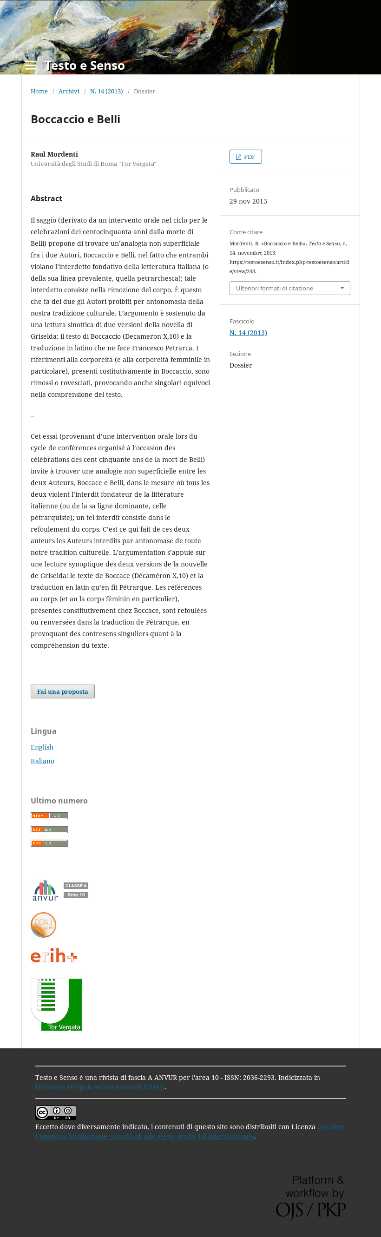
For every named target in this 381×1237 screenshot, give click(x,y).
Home (39, 91)
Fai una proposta (62, 691)
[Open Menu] (30, 65)
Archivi (69, 91)
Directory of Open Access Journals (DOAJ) (99, 1086)
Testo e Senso (85, 65)
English (42, 747)
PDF (249, 156)
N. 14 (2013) (106, 91)
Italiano (42, 761)
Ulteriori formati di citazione (274, 288)
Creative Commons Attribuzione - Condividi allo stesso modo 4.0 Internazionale (189, 1131)
